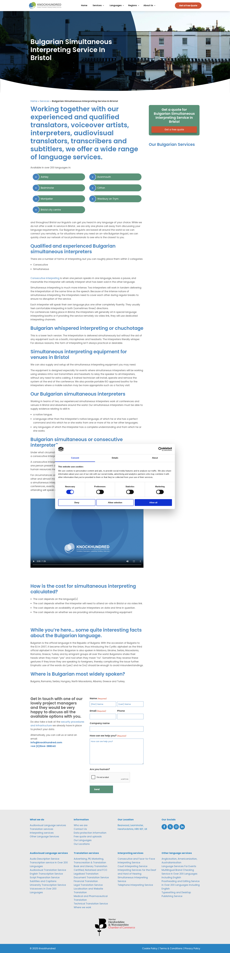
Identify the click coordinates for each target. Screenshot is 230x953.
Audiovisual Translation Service (48, 870)
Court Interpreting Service (132, 866)
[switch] (100, 492)
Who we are (80, 825)
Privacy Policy (192, 948)
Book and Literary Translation (90, 866)
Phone (121, 710)
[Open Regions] (139, 5)
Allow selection (115, 502)
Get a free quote (174, 129)
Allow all (153, 502)
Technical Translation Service (91, 903)
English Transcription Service (46, 873)
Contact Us (80, 829)
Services (45, 101)
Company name (100, 723)
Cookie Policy (149, 948)
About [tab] (155, 458)
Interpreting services (42, 832)
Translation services (41, 829)
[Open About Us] (155, 5)
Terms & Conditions (170, 948)
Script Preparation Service (44, 877)
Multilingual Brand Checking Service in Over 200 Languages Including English (179, 873)
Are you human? (100, 769)
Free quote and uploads (88, 836)
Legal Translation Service (88, 885)
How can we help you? (108, 735)
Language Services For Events (179, 866)
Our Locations (82, 844)
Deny (76, 502)
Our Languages (83, 840)
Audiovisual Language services (48, 825)
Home (33, 101)
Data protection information (90, 832)
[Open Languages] (124, 5)
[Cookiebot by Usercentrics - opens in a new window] (160, 449)
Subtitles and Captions (43, 881)
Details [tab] (115, 458)
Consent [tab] (75, 458)
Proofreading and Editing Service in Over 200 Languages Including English (181, 885)
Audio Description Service (44, 858)
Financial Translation (86, 881)
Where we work (82, 907)
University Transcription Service (48, 885)
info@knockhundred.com (46, 742)
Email (98, 710)
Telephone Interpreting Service (135, 885)
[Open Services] (104, 5)
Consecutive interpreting (44, 278)
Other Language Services (44, 836)
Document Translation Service (91, 877)
